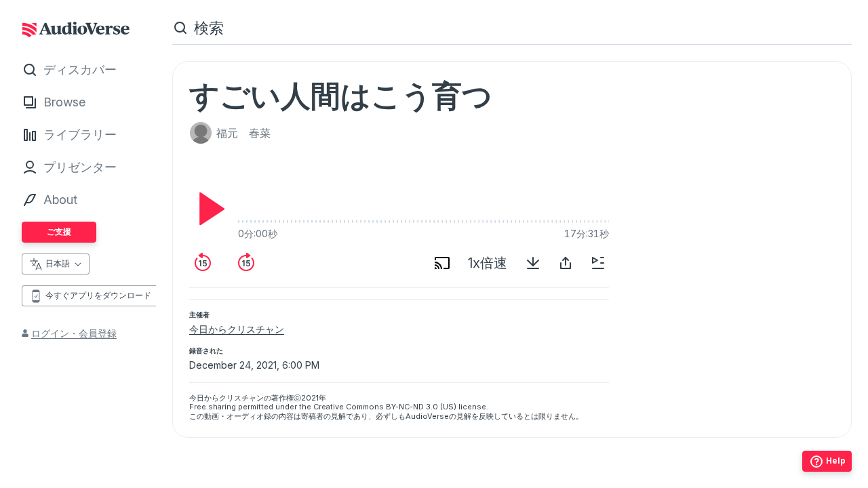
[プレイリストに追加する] (598, 263)
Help (836, 460)
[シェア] (565, 263)
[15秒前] (202, 263)
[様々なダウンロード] (533, 263)
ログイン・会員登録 (74, 333)
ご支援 (59, 231)
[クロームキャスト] (442, 263)
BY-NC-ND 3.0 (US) (421, 406)
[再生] (208, 208)
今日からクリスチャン (236, 329)
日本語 (57, 263)
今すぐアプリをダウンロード (98, 295)
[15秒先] (246, 263)
